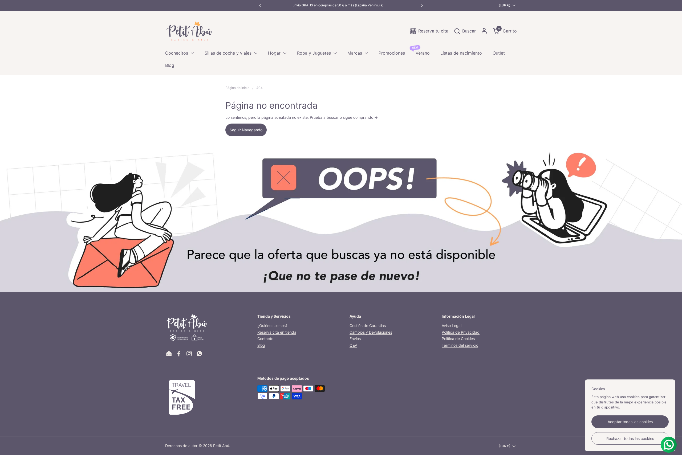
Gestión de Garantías (368, 325)
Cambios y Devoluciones (371, 332)
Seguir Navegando (246, 130)
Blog (261, 345)
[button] (465, 31)
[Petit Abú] (189, 31)
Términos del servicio (460, 345)
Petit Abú (221, 445)
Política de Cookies (458, 338)
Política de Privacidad (461, 332)
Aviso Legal (451, 325)
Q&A (353, 345)
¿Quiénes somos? (272, 325)
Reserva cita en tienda (276, 332)
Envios (355, 338)
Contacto (265, 338)
